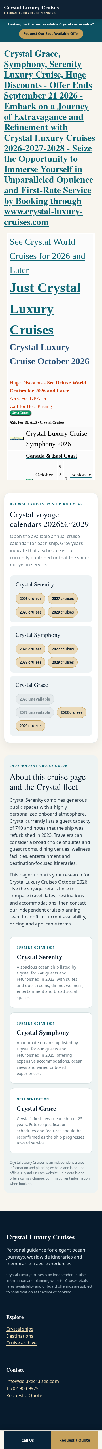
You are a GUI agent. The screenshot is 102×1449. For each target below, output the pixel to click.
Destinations (19, 1336)
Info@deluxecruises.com (32, 1381)
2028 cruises (30, 612)
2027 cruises (63, 598)
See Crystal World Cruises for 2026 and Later (47, 256)
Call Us (28, 1440)
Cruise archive (21, 1343)
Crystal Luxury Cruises (31, 9)
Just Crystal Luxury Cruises (45, 308)
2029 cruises (63, 612)
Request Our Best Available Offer (51, 33)
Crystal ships (19, 1329)
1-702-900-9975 (22, 1388)
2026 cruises (30, 598)
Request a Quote (24, 1395)
